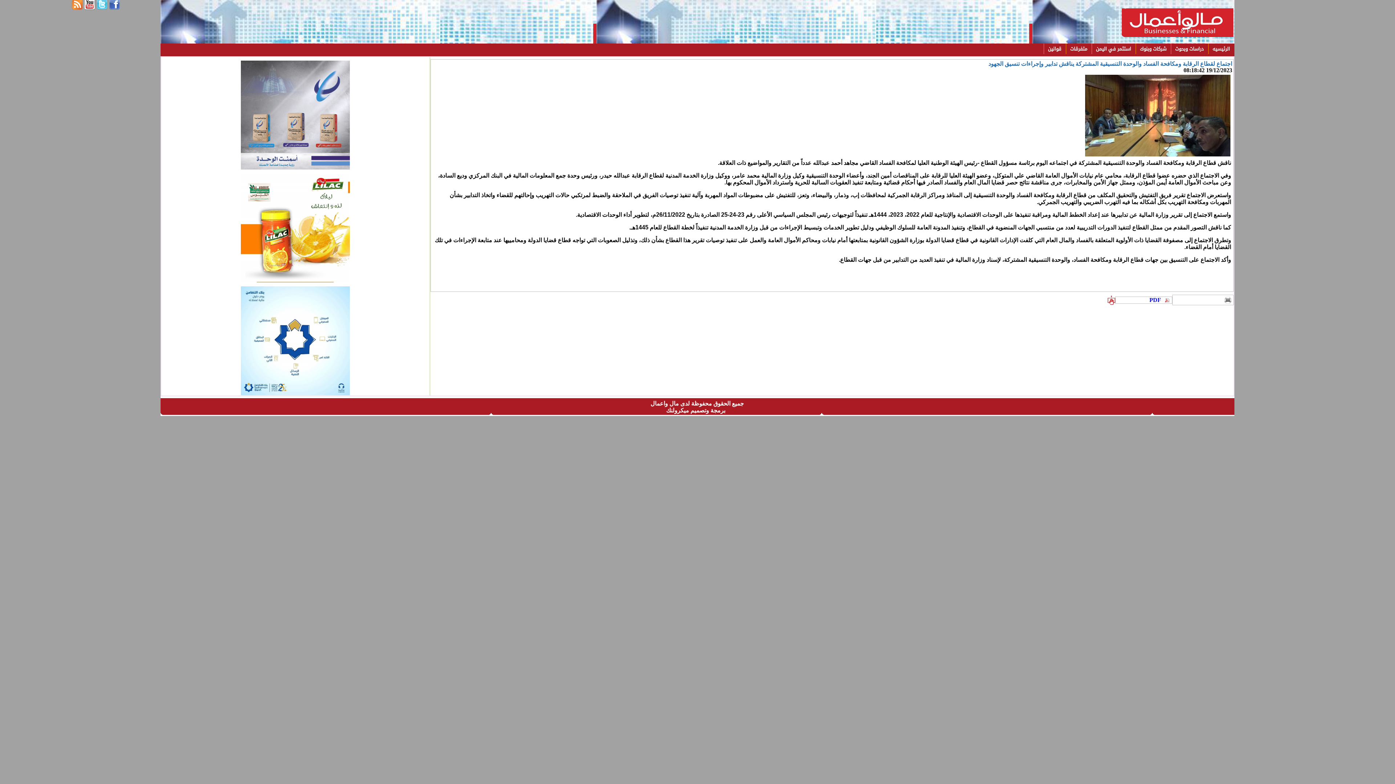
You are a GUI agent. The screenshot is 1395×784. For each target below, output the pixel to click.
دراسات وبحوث (1189, 48)
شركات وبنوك (1153, 48)
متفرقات (1078, 48)
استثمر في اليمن (1113, 48)
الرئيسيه (1221, 48)
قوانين (1055, 48)
